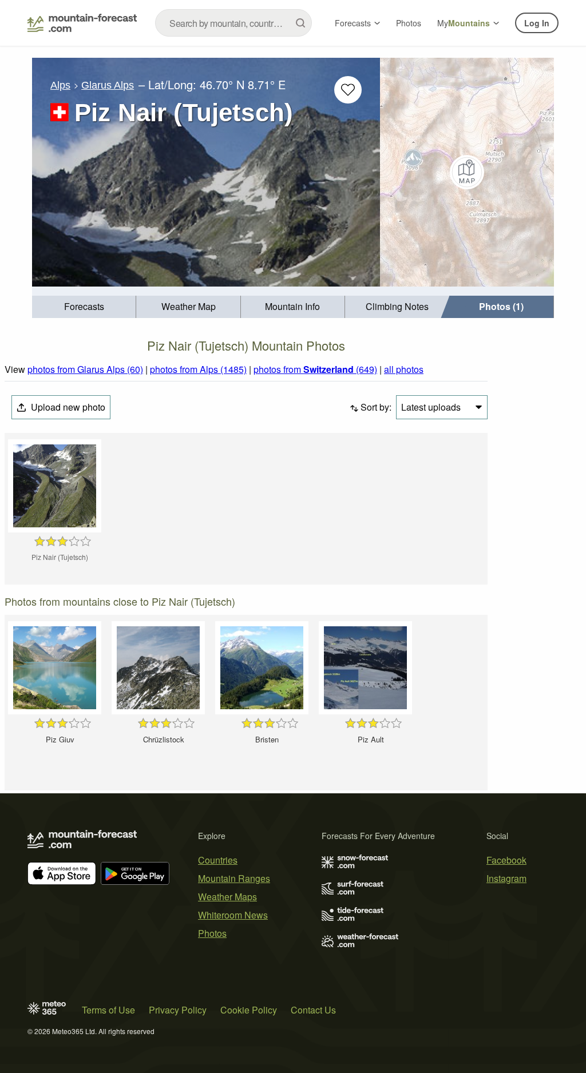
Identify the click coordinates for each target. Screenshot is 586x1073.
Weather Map (188, 306)
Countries (217, 860)
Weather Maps (227, 896)
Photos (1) (501, 306)
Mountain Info (292, 306)
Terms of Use (108, 1009)
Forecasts (353, 23)
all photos (403, 369)
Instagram (506, 878)
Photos (408, 23)
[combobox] (233, 23)
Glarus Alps (107, 85)
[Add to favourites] (348, 90)
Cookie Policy (248, 1009)
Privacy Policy (178, 1009)
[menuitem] (84, 307)
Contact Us (313, 1009)
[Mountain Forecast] (82, 23)
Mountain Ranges (234, 878)
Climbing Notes (397, 306)
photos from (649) (315, 369)
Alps (60, 85)
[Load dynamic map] (467, 172)
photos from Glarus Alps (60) (85, 369)
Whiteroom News (233, 914)
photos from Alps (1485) (198, 369)
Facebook (506, 860)
